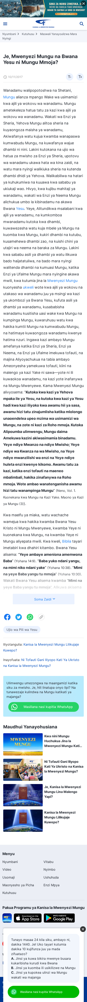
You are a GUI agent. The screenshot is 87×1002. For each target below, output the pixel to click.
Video (6, 869)
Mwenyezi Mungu (62, 280)
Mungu (9, 97)
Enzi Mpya (51, 885)
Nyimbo (49, 869)
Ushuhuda (51, 877)
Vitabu (48, 862)
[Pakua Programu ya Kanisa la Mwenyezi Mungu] (7, 918)
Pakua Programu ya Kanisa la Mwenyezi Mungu (43, 907)
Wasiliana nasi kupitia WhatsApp (41, 991)
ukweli (28, 287)
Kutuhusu (28, 34)
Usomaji (8, 877)
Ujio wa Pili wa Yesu (21, 630)
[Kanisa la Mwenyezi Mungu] (43, 23)
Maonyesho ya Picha (18, 885)
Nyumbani (9, 34)
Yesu (20, 208)
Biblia (66, 541)
